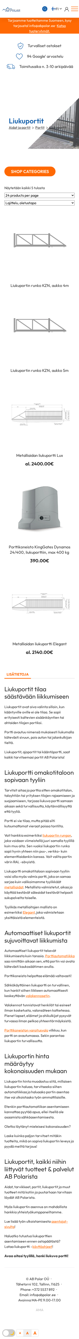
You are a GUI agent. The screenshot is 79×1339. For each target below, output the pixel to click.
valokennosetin (38, 995)
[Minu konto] (67, 9)
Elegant (29, 912)
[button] (57, 9)
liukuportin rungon (57, 835)
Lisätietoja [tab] (18, 674)
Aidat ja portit (20, 127)
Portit (40, 127)
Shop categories (30, 171)
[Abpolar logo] (10, 9)
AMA (39, 1310)
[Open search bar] (44, 9)
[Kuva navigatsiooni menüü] (74, 8)
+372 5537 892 (43, 1289)
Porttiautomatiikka (60, 956)
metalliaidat (13, 887)
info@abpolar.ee (43, 1295)
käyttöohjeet (42, 1246)
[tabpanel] (39, 971)
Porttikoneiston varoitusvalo (26, 1030)
